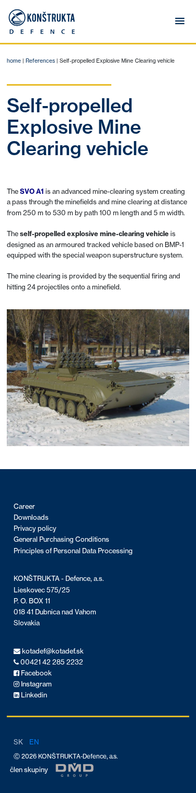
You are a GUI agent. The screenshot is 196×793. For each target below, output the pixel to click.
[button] (180, 21)
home (14, 60)
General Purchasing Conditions (61, 539)
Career (24, 506)
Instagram (35, 684)
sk (18, 742)
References (40, 60)
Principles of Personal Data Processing (73, 551)
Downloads (31, 517)
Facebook (35, 673)
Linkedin (33, 695)
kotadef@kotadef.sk (52, 651)
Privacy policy (35, 528)
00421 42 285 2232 (51, 662)
